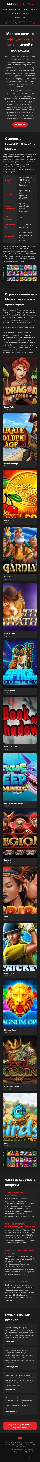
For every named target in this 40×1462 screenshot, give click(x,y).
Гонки (19, 13)
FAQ (35, 9)
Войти (9, 22)
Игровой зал (28, 9)
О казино (18, 9)
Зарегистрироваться (25, 22)
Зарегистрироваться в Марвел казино (20, 1426)
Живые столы (20, 17)
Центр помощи (8, 9)
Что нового (11, 13)
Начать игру (20, 124)
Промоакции (28, 13)
